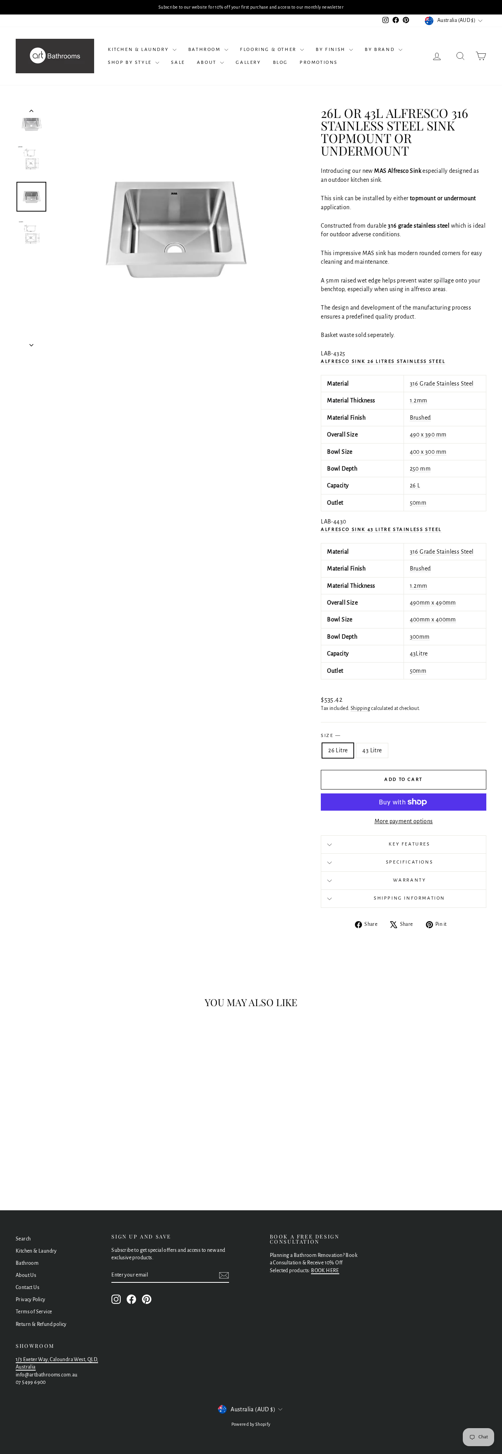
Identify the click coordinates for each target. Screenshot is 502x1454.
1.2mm (418, 400)
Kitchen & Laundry (139, 49)
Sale (178, 62)
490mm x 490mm (433, 602)
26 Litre (337, 750)
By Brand (380, 49)
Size (330, 735)
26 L (415, 485)
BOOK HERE (325, 1270)
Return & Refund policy (41, 1324)
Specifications (409, 862)
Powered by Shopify (250, 1424)
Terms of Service (34, 1312)
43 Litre (372, 750)
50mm (418, 503)
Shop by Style (130, 62)
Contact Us (27, 1287)
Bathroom (205, 49)
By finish (331, 49)
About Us (26, 1275)
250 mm (420, 468)
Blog (280, 62)
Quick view (71, 1129)
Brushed (420, 418)
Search (23, 1239)
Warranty (409, 880)
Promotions (319, 62)
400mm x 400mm (433, 619)
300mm (420, 637)
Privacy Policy (30, 1299)
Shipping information (409, 898)
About (207, 62)
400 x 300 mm (428, 452)
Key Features (409, 844)
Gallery (248, 62)
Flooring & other (269, 49)
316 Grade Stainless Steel (442, 383)
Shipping (360, 708)
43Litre (419, 653)
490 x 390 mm (428, 434)
